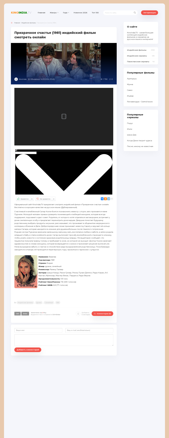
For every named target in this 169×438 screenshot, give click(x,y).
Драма (38, 302)
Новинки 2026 (80, 13)
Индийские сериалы (137, 56)
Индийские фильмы (25, 302)
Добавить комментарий (28, 350)
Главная (41, 13)
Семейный (49, 302)
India (21, 12)
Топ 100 (95, 13)
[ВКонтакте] (102, 198)
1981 (57, 302)
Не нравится (47, 199)
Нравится (26, 199)
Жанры (53, 13)
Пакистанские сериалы (138, 61)
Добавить (86, 313)
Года (65, 13)
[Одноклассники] (105, 198)
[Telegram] (108, 198)
